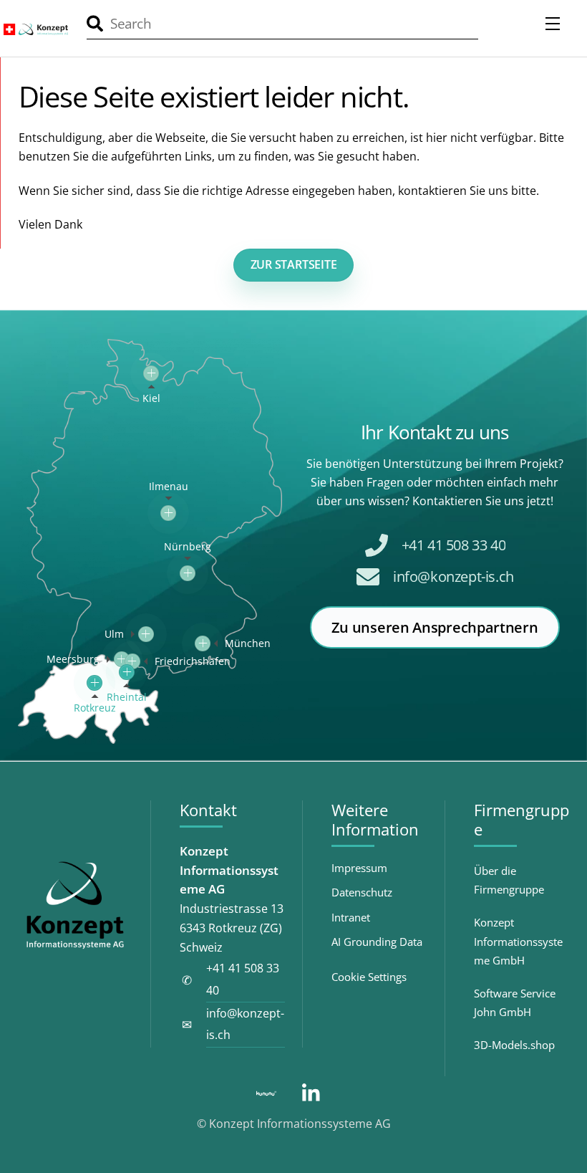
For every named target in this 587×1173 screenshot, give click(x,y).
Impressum (359, 868)
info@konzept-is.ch (453, 576)
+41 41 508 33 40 (454, 545)
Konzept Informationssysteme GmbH (518, 941)
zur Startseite (294, 264)
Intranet (350, 917)
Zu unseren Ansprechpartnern (434, 627)
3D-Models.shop (514, 1045)
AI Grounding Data (376, 942)
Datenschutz (361, 892)
